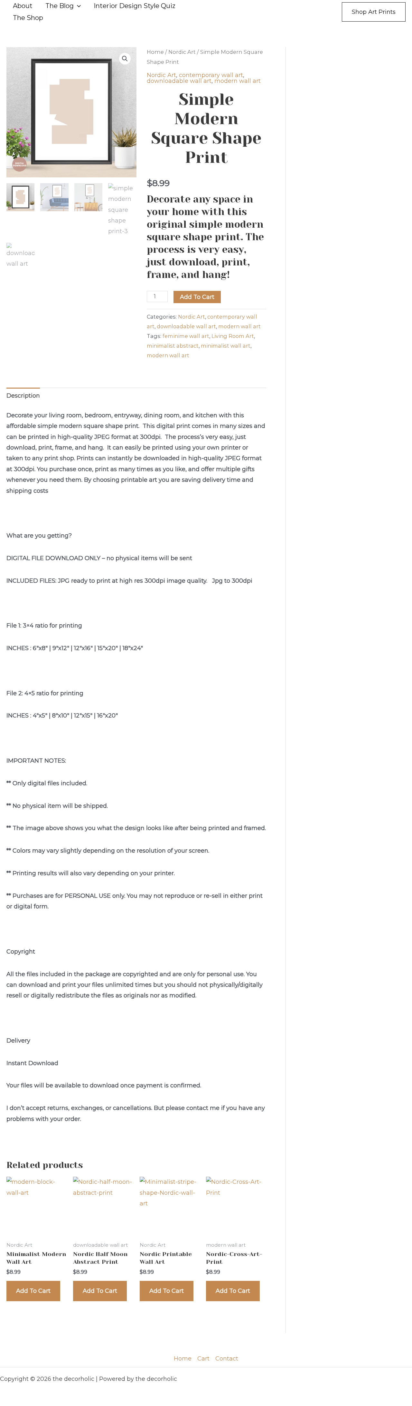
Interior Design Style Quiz (134, 6)
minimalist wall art (225, 345)
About (23, 6)
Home (155, 52)
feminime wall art (186, 336)
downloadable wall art (179, 80)
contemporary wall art (211, 75)
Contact (226, 1358)
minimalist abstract (173, 345)
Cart (203, 1358)
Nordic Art (182, 52)
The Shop (28, 18)
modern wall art (237, 80)
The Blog (59, 6)
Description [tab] (23, 395)
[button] (77, 6)
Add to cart (197, 297)
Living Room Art (232, 336)
